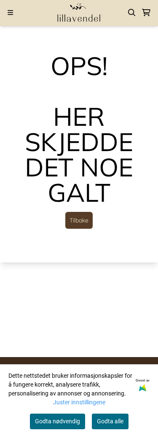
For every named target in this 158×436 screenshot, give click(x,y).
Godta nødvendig (57, 421)
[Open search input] (132, 12)
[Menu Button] (10, 12)
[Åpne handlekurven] (146, 12)
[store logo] (79, 12)
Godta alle (110, 421)
